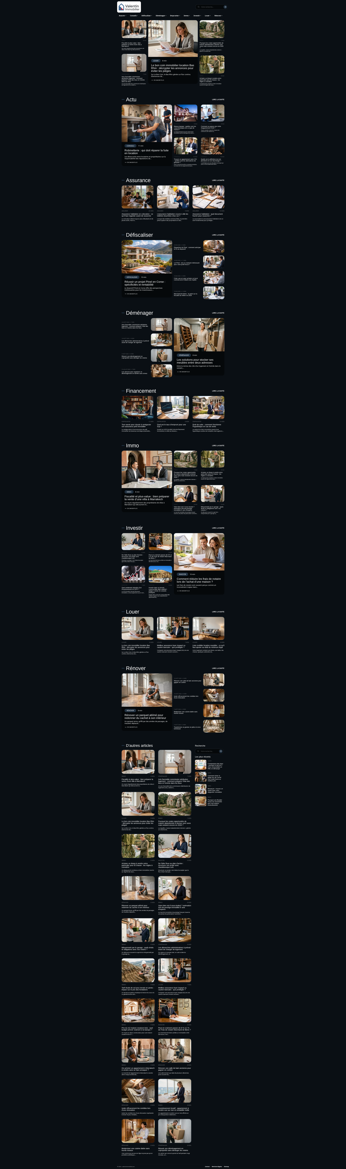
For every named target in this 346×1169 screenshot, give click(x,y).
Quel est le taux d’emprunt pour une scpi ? (171, 425)
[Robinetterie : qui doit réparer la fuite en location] (147, 123)
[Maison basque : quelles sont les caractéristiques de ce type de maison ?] (185, 113)
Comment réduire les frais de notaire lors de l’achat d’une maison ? (199, 580)
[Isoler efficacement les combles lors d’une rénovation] (213, 695)
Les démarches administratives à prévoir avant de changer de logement (135, 341)
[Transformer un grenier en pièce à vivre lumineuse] (213, 726)
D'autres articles (139, 745)
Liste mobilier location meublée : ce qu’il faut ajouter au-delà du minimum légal (208, 646)
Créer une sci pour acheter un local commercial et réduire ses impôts (186, 279)
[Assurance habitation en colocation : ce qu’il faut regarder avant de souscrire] (137, 196)
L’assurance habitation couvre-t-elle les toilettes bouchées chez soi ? (172, 215)
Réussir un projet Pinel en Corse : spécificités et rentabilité (145, 283)
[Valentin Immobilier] (129, 7)
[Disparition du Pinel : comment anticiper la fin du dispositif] (213, 246)
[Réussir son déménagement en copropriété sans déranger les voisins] (161, 355)
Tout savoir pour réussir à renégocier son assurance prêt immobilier (136, 425)
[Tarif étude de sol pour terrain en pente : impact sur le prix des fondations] (138, 970)
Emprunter (126, 421)
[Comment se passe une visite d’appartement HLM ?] (212, 113)
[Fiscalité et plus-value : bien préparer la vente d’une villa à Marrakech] (134, 29)
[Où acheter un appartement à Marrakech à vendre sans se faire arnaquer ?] (138, 1051)
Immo (123, 40)
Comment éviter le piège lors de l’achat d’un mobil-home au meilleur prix (214, 778)
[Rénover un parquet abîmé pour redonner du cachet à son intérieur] (147, 690)
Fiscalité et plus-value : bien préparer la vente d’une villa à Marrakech (132, 44)
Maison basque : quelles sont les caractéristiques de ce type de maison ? (185, 128)
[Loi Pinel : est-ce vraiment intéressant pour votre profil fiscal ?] (213, 262)
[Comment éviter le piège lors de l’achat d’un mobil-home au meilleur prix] (200, 777)
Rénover (136, 668)
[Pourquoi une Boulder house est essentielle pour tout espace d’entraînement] (200, 801)
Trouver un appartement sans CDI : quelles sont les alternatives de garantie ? (185, 160)
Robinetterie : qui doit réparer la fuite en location (147, 152)
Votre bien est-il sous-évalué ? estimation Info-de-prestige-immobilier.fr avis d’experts (184, 508)
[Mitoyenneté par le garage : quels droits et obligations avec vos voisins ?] (212, 493)
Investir (134, 528)
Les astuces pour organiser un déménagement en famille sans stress (134, 372)
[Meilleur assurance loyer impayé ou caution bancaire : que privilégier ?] (173, 628)
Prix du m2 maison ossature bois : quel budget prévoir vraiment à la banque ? (137, 1029)
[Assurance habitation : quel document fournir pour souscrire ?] (208, 196)
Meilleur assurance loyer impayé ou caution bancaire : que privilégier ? (171, 646)
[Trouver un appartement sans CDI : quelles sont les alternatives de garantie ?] (185, 145)
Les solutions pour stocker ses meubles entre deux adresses (195, 361)
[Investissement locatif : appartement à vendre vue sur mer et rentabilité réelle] (174, 1091)
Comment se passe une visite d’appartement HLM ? (211, 127)
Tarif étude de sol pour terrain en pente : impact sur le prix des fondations (138, 989)
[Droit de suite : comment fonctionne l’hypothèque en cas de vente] (208, 407)
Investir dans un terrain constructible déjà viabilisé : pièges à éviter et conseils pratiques (158, 590)
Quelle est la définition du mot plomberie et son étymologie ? (211, 160)
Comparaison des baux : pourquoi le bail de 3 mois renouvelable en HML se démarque (215, 766)
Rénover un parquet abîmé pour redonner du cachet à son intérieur (145, 716)
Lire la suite (218, 99)
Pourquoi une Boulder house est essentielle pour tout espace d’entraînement (215, 802)
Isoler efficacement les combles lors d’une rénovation (186, 697)
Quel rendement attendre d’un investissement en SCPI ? (132, 588)
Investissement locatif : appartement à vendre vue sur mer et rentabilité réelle (173, 1109)
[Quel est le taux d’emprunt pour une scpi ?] (173, 407)
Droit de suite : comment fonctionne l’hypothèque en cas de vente (207, 425)
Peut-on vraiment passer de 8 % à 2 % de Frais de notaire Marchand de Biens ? (160, 556)
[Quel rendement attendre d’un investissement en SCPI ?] (133, 574)
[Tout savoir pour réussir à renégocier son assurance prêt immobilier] (137, 407)
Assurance (138, 180)
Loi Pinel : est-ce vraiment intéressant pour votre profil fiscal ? (186, 263)
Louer (155, 61)
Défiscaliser (139, 235)
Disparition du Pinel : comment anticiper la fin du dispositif (187, 248)
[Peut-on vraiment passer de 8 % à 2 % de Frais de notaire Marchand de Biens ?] (160, 541)
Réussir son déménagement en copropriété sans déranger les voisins (134, 357)
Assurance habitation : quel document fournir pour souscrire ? (208, 215)
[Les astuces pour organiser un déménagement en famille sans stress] (161, 370)
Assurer (125, 211)
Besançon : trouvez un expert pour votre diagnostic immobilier (215, 790)
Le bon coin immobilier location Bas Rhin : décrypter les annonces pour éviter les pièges (172, 68)
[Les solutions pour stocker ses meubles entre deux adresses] (199, 334)
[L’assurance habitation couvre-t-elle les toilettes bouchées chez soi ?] (173, 196)
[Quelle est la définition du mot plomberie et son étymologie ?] (212, 145)
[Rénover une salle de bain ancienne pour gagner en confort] (213, 679)
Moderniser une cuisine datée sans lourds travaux (185, 712)
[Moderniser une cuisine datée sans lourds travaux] (213, 710)
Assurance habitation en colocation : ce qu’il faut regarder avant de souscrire (137, 215)
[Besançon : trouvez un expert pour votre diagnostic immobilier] (200, 789)
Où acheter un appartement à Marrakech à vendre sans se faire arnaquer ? (138, 1069)
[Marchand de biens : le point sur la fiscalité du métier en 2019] (213, 292)
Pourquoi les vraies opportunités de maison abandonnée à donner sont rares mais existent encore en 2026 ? (211, 45)
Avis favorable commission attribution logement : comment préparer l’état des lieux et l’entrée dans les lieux (133, 79)
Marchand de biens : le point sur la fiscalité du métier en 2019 (185, 294)
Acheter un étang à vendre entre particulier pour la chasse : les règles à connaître (210, 79)
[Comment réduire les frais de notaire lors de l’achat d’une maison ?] (199, 551)
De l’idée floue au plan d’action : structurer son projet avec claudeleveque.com (132, 556)
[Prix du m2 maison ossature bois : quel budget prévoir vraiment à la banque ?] (138, 1010)
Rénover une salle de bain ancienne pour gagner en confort (187, 681)
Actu (131, 99)
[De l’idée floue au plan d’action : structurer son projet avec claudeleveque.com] (133, 541)
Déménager (125, 74)
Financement (141, 391)
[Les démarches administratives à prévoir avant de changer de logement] (161, 340)
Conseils (130, 146)
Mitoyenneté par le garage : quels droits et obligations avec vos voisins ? (212, 508)
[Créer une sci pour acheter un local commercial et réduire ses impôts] (213, 277)
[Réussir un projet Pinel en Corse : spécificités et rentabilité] (147, 256)
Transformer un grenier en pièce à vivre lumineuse (187, 728)
